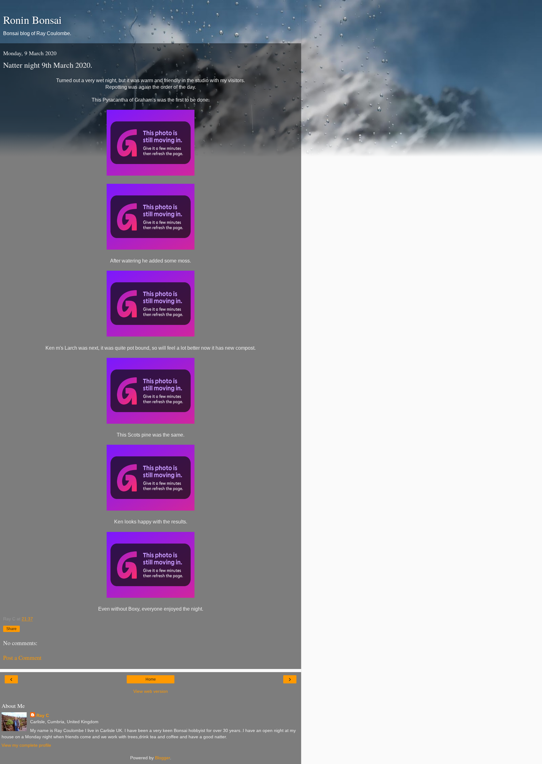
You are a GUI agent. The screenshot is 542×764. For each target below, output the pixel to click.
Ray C (42, 715)
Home (151, 679)
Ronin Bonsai (32, 20)
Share (11, 629)
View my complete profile (26, 745)
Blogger (162, 757)
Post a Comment (22, 657)
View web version (150, 691)
